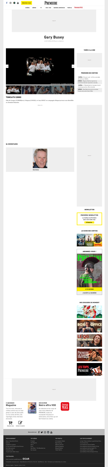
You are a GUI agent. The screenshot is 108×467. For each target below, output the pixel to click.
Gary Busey (36, 169)
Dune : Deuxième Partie (12, 441)
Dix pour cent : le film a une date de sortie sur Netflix (89, 78)
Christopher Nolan (60, 441)
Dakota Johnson (59, 444)
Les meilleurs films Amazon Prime (89, 451)
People (69, 7)
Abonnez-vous (26, 3)
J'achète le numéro (89, 293)
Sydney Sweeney (59, 446)
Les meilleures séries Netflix (87, 444)
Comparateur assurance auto (12, 461)
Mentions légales (10, 465)
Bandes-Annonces (59, 7)
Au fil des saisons (10, 448)
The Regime (34, 442)
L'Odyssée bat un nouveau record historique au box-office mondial (89, 86)
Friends (33, 441)
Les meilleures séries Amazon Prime (89, 446)
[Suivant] (73, 66)
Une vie (8, 442)
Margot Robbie (59, 448)
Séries (34, 7)
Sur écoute (33, 450)
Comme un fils (9, 450)
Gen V (32, 444)
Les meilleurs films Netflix (87, 450)
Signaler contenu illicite (19, 465)
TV (41, 7)
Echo (32, 446)
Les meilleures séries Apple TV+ (88, 448)
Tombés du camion (11, 444)
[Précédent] (7, 66)
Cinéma (27, 7)
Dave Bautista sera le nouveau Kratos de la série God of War (88, 90)
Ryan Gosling (58, 442)
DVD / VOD (48, 7)
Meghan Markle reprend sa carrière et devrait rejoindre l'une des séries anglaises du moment (87, 82)
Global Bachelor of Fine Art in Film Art (28, 461)
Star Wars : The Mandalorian (38, 448)
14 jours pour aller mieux (12, 451)
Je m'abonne (89, 289)
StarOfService (41, 461)
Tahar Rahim (58, 450)
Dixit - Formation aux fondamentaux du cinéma (55, 461)
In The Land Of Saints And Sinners (15, 446)
